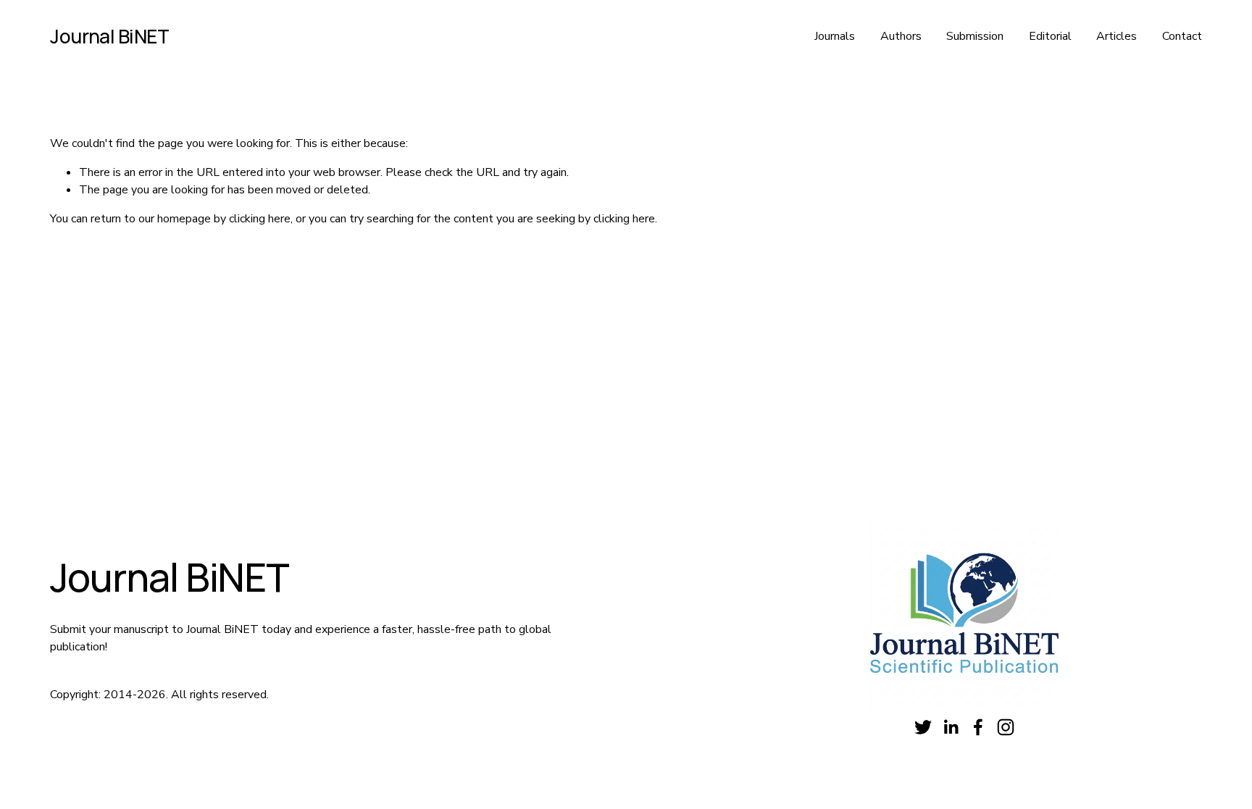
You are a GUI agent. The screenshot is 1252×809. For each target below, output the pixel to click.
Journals (834, 36)
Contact (1182, 36)
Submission (974, 36)
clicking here (260, 219)
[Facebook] (978, 727)
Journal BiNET (109, 36)
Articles (1116, 36)
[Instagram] (1005, 727)
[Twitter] (923, 727)
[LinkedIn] (950, 727)
